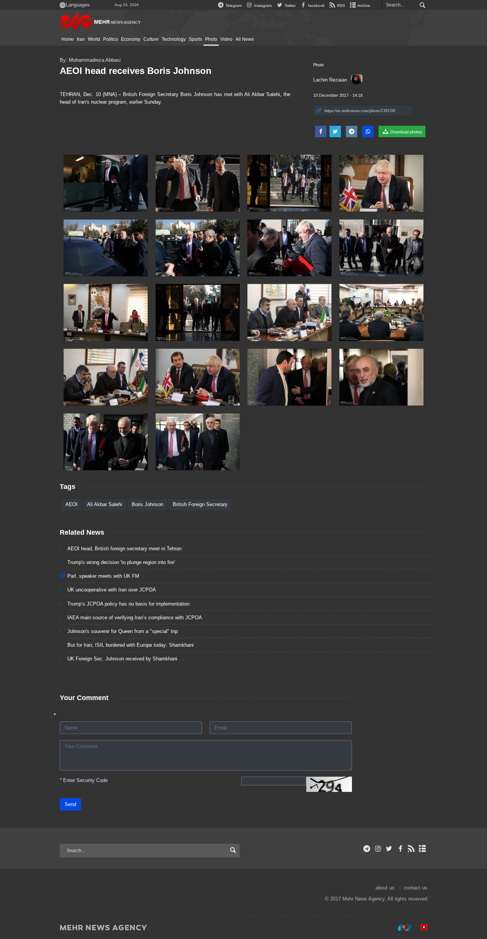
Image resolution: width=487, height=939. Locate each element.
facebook (316, 5)
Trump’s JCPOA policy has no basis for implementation (128, 604)
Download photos (405, 132)
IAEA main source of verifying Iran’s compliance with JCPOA (134, 617)
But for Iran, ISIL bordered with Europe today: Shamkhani (130, 645)
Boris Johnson (147, 504)
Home (67, 39)
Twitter (289, 5)
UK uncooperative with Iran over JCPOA (111, 590)
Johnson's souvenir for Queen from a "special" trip (122, 631)
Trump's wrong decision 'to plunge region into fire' (121, 562)
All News (245, 39)
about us (385, 888)
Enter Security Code (84, 780)
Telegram (233, 5)
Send (70, 804)
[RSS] (411, 848)
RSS (340, 5)
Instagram (262, 5)
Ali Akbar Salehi (104, 504)
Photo (211, 39)
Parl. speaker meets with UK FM (103, 576)
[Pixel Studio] (420, 927)
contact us (415, 888)
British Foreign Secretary (200, 504)
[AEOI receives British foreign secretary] (106, 183)
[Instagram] (378, 848)
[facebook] (400, 848)
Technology (174, 39)
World (94, 39)
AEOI (71, 504)
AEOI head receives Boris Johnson (136, 71)
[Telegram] (367, 848)
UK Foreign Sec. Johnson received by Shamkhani (122, 659)
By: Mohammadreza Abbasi (90, 60)
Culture (151, 39)
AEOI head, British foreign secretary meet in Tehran (124, 548)
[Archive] (422, 848)
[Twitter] (389, 848)
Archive (363, 5)
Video (226, 39)
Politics (110, 39)
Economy (130, 39)
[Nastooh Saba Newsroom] (401, 927)
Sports (195, 39)
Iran (81, 39)
